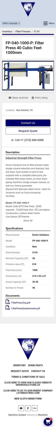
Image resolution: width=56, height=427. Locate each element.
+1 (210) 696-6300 (32, 140)
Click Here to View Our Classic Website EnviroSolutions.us (28, 383)
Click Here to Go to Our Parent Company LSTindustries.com (28, 391)
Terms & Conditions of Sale (28, 377)
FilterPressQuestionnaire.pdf (25, 308)
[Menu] (45, 23)
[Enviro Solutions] (28, 349)
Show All (28, 220)
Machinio (43, 415)
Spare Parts (35, 365)
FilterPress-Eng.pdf (20, 302)
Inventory (19, 365)
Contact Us (28, 123)
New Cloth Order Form (28, 398)
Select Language (10, 23)
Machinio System (17, 415)
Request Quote (28, 131)
